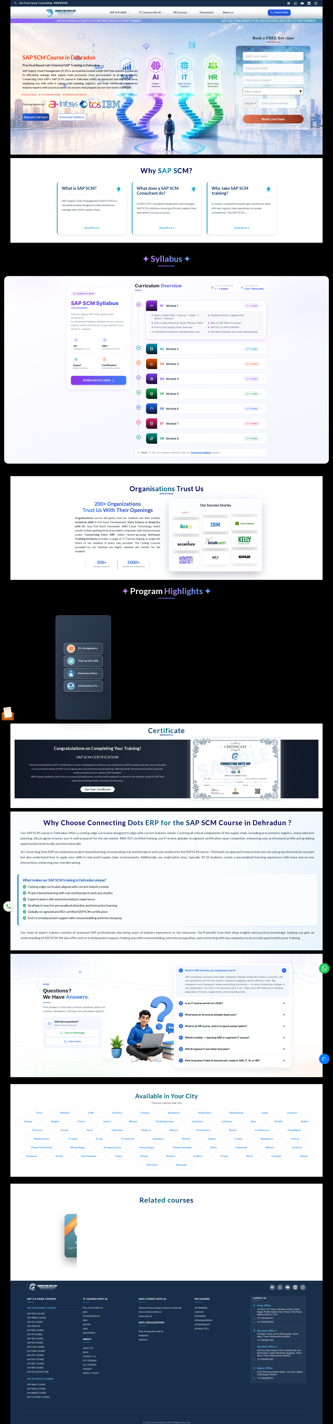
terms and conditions (202, 738)
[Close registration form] (235, 676)
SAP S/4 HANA (118, 12)
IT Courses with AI (150, 12)
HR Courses (180, 12)
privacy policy (221, 738)
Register (203, 750)
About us (228, 12)
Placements (207, 12)
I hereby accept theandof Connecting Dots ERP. (202, 739)
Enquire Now (281, 12)
